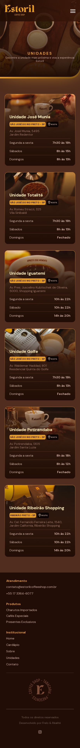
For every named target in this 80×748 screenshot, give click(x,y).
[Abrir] (72, 11)
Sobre (10, 651)
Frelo (45, 723)
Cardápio (12, 645)
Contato (40, 391)
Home (10, 638)
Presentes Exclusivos (21, 622)
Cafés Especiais (17, 616)
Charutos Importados (21, 610)
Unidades (12, 658)
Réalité (56, 723)
